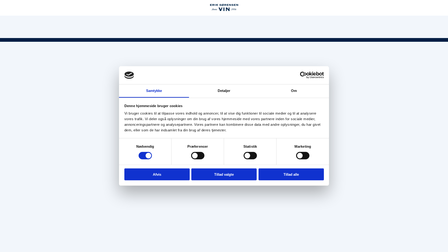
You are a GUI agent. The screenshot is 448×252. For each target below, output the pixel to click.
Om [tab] (294, 91)
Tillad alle (291, 174)
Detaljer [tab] (224, 91)
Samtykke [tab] (154, 91)
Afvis (157, 174)
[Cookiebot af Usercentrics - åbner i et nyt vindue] (303, 75)
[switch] (197, 155)
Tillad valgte (224, 174)
